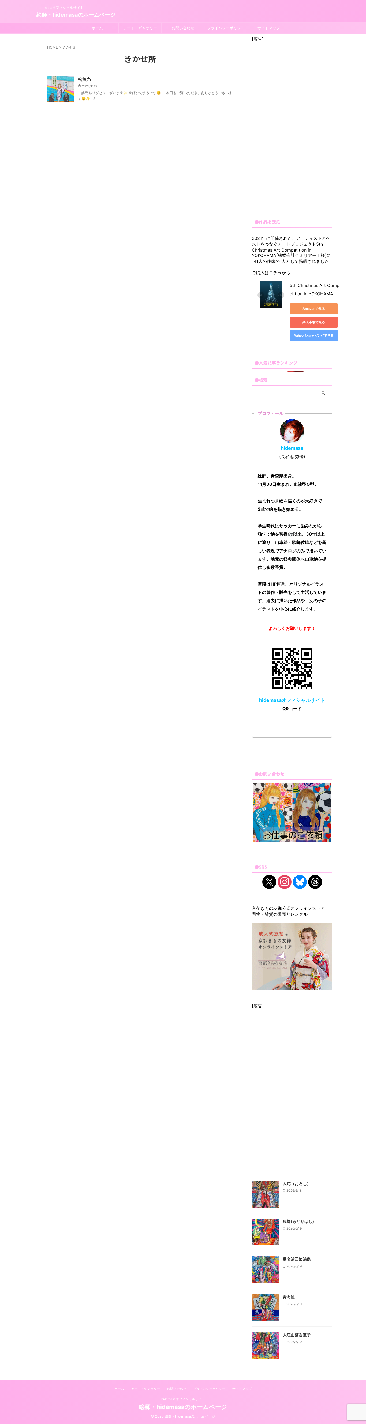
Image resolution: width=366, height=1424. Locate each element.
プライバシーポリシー (226, 27)
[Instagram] (285, 881)
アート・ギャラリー (140, 27)
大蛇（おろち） (297, 1183)
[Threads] (315, 881)
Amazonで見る (313, 309)
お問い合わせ (183, 27)
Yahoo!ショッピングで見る (314, 335)
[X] (269, 881)
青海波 (289, 1297)
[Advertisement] (292, 127)
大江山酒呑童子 (297, 1334)
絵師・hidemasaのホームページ (75, 15)
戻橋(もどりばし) (298, 1221)
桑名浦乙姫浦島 (297, 1259)
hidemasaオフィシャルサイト (183, 1399)
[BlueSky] (300, 881)
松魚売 (84, 79)
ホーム (97, 27)
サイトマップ (268, 27)
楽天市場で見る (313, 322)
